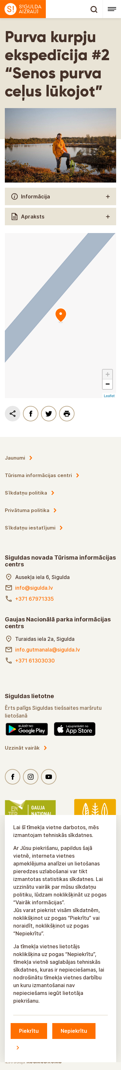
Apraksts (33, 216)
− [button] (108, 384)
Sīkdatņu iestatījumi (30, 528)
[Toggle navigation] (112, 9)
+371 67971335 (34, 599)
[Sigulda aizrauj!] (51, 9)
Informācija (35, 196)
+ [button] (108, 374)
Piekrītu (29, 1031)
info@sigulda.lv (34, 588)
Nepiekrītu (74, 1031)
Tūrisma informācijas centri (38, 475)
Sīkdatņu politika (26, 493)
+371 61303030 (35, 660)
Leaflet (109, 395)
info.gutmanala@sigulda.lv (47, 649)
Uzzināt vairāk (22, 748)
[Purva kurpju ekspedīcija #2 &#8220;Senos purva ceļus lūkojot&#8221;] (60, 315)
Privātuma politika (27, 510)
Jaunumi (15, 458)
